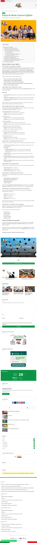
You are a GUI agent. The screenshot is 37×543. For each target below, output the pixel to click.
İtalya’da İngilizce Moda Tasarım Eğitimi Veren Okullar (12, 50)
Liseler (4, 448)
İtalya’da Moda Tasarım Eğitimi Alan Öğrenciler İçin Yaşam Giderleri (14, 59)
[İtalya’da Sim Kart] (5, 425)
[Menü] (35, 5)
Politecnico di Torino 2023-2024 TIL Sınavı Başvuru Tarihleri (18, 420)
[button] (9, 541)
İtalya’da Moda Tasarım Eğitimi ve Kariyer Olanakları (12, 60)
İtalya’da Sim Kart (11, 424)
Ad (3, 314)
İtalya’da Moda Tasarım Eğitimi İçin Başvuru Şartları (12, 56)
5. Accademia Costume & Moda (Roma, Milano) (12, 54)
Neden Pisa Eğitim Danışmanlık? (8, 61)
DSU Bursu (10, 415)
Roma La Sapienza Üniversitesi (13, 428)
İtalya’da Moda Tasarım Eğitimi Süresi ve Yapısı (11, 49)
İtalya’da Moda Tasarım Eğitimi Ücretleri (10, 57)
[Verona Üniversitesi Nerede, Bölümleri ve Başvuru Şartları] (18, 289)
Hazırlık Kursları (5, 445)
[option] (18, 247)
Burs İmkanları (5, 446)
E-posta (3, 318)
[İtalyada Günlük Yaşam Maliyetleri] (5, 412)
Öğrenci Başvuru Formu (18, 263)
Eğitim (4, 13)
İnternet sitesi (21, 318)
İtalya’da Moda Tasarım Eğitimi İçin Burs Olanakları (12, 58)
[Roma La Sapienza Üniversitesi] (5, 430)
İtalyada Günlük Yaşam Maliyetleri (14, 411)
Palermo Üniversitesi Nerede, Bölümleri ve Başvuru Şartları (28, 293)
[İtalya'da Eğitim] (18, 5)
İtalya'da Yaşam (5, 443)
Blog (3, 440)
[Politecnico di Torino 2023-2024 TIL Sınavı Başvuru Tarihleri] (5, 421)
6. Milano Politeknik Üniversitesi (10, 55)
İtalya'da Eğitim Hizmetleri (14, 535)
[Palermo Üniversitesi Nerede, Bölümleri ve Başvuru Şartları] (30, 289)
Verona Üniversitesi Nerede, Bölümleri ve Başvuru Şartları (18, 293)
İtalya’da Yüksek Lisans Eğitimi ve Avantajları (18, 247)
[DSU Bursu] (5, 417)
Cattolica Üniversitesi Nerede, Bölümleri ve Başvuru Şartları (5, 293)
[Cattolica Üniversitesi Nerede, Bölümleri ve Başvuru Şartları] (7, 289)
